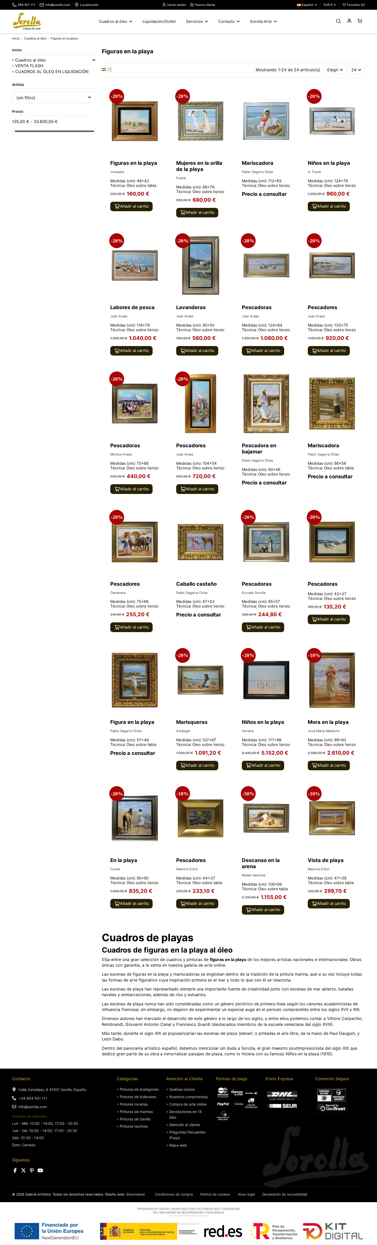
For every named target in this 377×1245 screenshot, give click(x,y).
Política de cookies (215, 1194)
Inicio (17, 50)
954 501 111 (26, 5)
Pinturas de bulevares (138, 1097)
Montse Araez (121, 454)
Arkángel (183, 731)
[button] (94, 60)
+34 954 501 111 (32, 1098)
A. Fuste (314, 172)
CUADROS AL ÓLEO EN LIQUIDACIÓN (51, 71)
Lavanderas (191, 307)
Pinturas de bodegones (139, 1089)
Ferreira (248, 731)
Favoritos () (355, 5)
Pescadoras (257, 307)
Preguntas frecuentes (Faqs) (187, 1135)
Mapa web (178, 1145)
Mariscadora (257, 163)
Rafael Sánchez (253, 875)
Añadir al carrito (134, 206)
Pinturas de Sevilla (135, 1119)
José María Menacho (324, 731)
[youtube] (40, 1170)
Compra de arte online (187, 1104)
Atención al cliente (184, 1124)
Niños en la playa (329, 163)
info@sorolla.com (57, 5)
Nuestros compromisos (188, 1097)
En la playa (123, 860)
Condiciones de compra (174, 1194)
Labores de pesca (132, 307)
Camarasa (118, 593)
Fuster (181, 178)
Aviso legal (246, 1194)
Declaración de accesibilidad (284, 1194)
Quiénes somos (182, 1089)
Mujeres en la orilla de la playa (199, 166)
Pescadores (322, 307)
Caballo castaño (196, 584)
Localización (89, 5)
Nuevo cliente (204, 5)
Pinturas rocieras (134, 1104)
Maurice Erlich (187, 869)
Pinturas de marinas (136, 1111)
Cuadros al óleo (30, 60)
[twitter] (24, 1170)
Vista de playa (326, 860)
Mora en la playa (328, 722)
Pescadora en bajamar (259, 448)
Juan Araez (118, 316)
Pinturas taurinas (134, 1126)
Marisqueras (191, 722)
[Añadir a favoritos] (158, 94)
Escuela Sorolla (253, 593)
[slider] (14, 131)
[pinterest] (32, 1170)
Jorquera (117, 172)
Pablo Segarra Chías (257, 172)
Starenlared (135, 1194)
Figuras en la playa (133, 163)
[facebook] (15, 1170)
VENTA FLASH (29, 65)
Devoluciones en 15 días (185, 1114)
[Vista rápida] (158, 104)
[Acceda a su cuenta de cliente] (349, 21)
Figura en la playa (132, 722)
